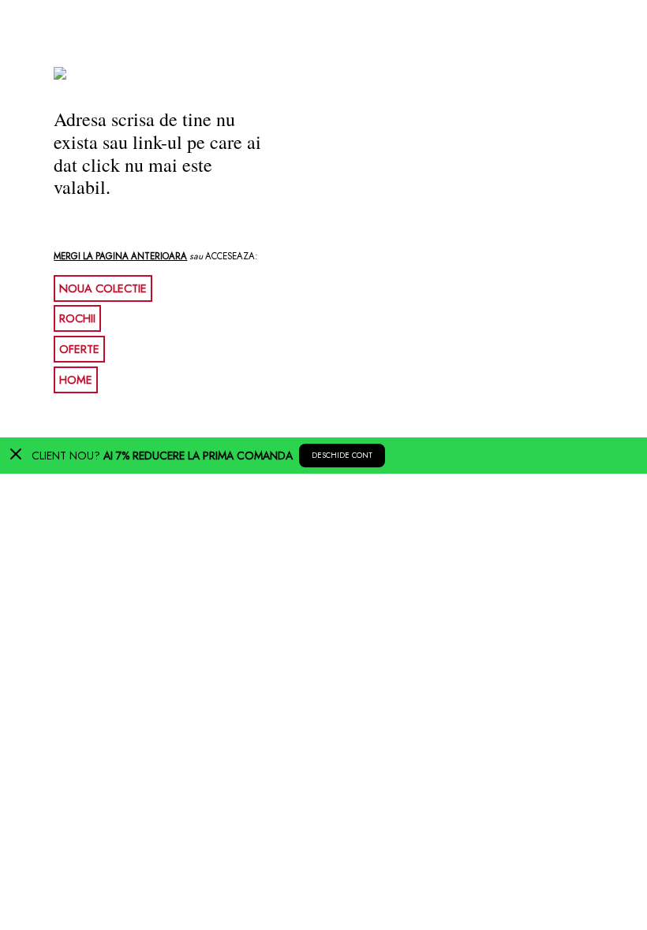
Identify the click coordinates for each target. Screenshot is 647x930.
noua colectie (103, 288)
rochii (77, 318)
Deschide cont (342, 455)
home (75, 380)
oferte (79, 349)
